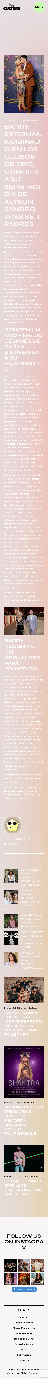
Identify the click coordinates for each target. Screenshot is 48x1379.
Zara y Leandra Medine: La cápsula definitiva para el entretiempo (31, 877)
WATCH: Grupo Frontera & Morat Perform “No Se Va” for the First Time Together (23, 1023)
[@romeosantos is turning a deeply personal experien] (24, 1279)
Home (24, 1317)
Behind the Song (24, 1338)
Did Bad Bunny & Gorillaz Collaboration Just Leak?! (22, 1187)
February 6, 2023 (12, 1008)
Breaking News (24, 1344)
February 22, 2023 (13, 1176)
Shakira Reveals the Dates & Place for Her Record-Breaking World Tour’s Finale (23, 1120)
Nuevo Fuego (24, 1333)
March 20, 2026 (11, 1102)
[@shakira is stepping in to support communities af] (10, 1279)
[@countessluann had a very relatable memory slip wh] (37, 1279)
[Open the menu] (39, 7)
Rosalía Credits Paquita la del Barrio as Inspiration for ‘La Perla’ (31, 939)
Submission (24, 1355)
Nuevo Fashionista (24, 1328)
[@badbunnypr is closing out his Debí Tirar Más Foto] (37, 1265)
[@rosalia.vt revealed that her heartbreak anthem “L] (10, 1265)
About (24, 1349)
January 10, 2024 (12, 121)
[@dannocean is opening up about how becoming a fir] (24, 1265)
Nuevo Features (30, 121)
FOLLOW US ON (22, 1239)
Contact (24, 1360)
